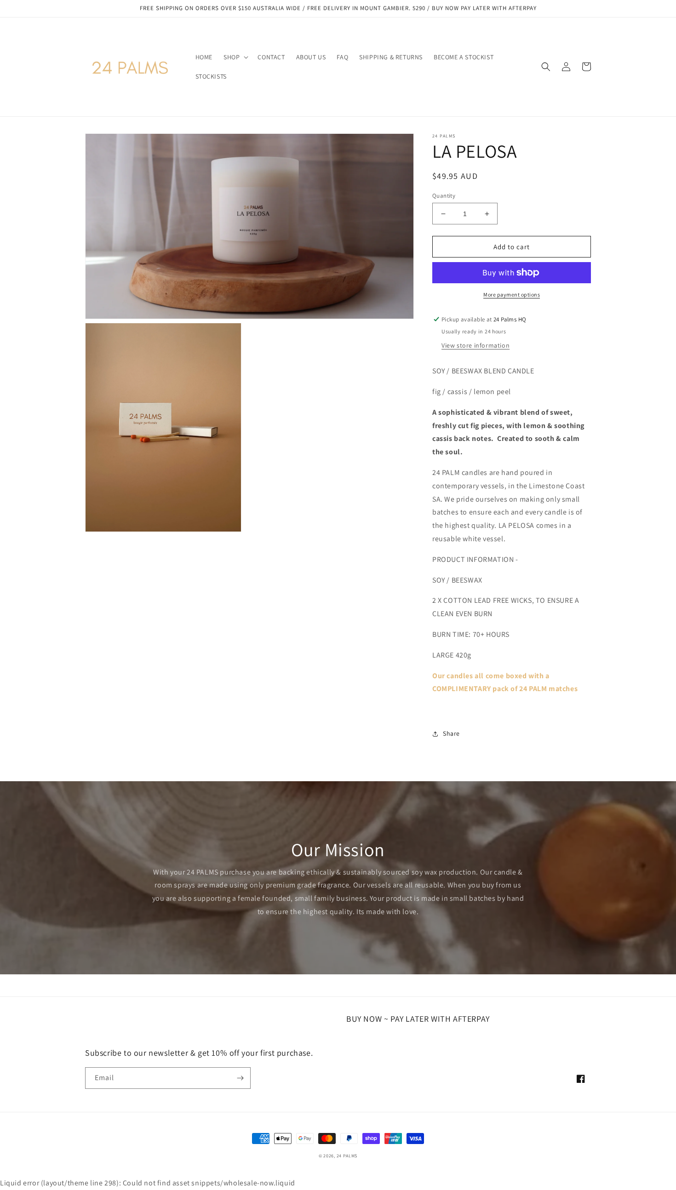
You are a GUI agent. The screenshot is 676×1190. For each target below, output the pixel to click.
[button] (235, 57)
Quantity (443, 196)
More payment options (511, 294)
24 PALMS (347, 1156)
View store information (475, 345)
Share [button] (451, 733)
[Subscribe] (240, 1078)
